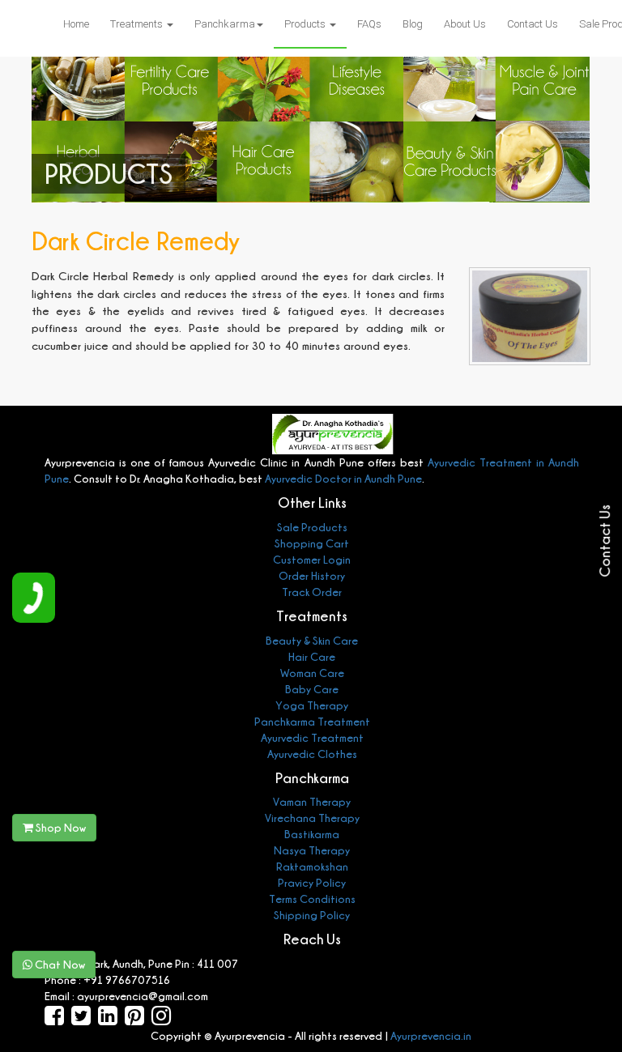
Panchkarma (224, 24)
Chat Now (58, 964)
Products (306, 24)
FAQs (369, 24)
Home (76, 24)
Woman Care (312, 673)
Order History (312, 575)
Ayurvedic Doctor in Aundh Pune (342, 478)
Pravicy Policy (312, 882)
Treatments (137, 24)
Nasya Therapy (312, 850)
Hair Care (311, 656)
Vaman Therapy (312, 801)
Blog (413, 24)
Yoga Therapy (311, 705)
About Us (465, 24)
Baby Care (312, 689)
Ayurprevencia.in (430, 1035)
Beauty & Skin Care (312, 640)
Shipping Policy (312, 915)
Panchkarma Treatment (312, 721)
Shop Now (59, 827)
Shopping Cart (312, 543)
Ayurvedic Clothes (312, 753)
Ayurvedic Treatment (312, 737)
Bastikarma (311, 834)
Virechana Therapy (312, 817)
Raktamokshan (312, 866)
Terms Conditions (312, 898)
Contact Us (532, 24)
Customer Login (312, 559)
